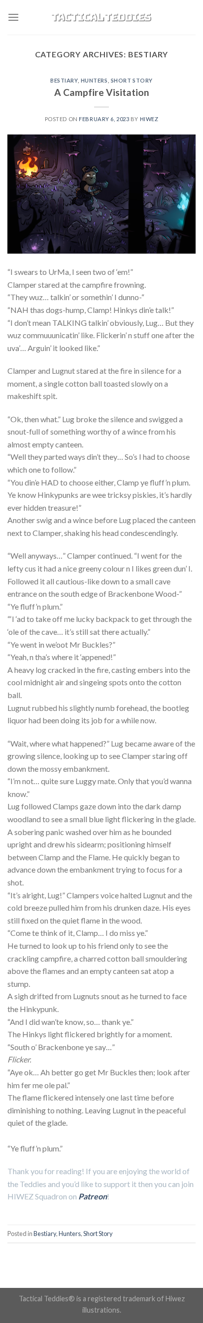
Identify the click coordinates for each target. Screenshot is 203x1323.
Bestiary (63, 80)
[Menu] (13, 17)
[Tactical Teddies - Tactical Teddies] (102, 17)
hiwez (149, 119)
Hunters (94, 80)
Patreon (92, 1196)
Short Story (132, 80)
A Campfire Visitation (101, 92)
